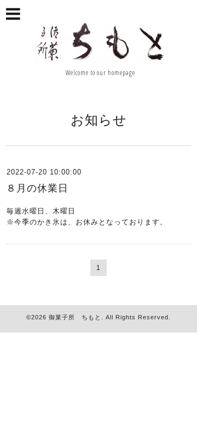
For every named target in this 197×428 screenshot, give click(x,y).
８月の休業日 (37, 188)
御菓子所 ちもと (75, 317)
